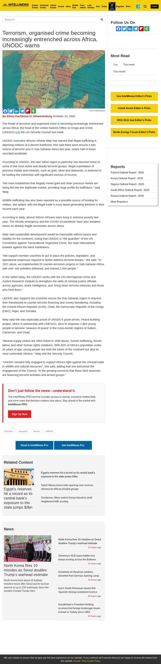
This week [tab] (129, 64)
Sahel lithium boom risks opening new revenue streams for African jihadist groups (67, 487)
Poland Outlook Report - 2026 (127, 172)
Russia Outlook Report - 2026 (127, 196)
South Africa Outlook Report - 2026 (130, 190)
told (17, 132)
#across (36, 431)
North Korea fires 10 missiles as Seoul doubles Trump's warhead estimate (26, 570)
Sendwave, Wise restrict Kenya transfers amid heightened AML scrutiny (66, 499)
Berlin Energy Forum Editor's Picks (134, 132)
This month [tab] (119, 71)
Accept (77, 661)
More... (129, 6)
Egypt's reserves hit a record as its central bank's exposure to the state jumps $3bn (18, 498)
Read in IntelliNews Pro (34, 445)
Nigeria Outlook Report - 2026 (127, 184)
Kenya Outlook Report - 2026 (127, 178)
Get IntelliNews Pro (73, 445)
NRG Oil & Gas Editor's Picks (134, 120)
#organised (23, 431)
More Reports (118, 201)
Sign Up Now (19, 414)
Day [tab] (115, 64)
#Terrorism (8, 431)
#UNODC (49, 431)
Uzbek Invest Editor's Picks (134, 108)
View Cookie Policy (91, 661)
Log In (154, 6)
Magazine (119, 6)
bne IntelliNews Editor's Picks (134, 96)
